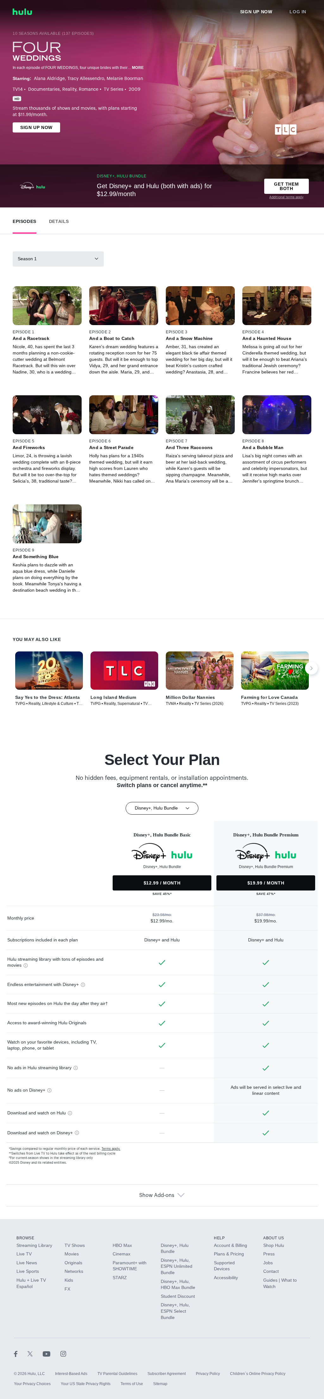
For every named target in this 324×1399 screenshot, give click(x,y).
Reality (69, 89)
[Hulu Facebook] (21, 1353)
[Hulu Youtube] (51, 1353)
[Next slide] (311, 668)
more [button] (138, 67)
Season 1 (27, 258)
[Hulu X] (35, 1353)
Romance (88, 89)
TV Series (113, 89)
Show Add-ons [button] (156, 1195)
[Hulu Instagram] (63, 1353)
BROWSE (25, 1238)
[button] (24, 220)
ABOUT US (273, 1238)
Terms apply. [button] (111, 1148)
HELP (219, 1238)
